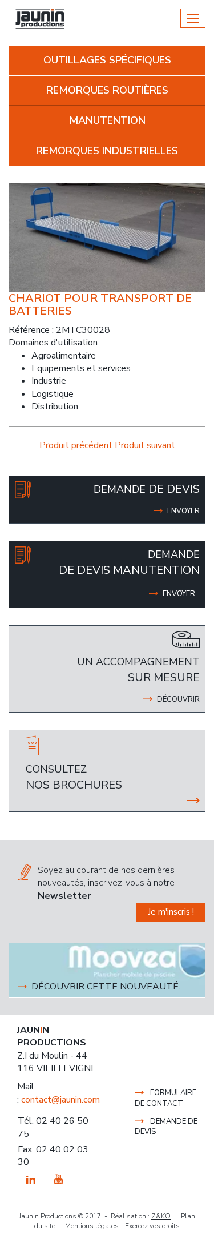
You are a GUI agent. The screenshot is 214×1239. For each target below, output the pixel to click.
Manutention (107, 120)
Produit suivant (145, 445)
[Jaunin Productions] (40, 19)
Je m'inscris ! (171, 912)
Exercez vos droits (152, 1225)
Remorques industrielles (107, 151)
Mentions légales (92, 1225)
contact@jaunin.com (60, 1099)
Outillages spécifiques (107, 60)
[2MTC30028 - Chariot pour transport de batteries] (107, 237)
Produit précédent (77, 445)
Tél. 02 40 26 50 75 (53, 1127)
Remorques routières (107, 90)
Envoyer (179, 594)
